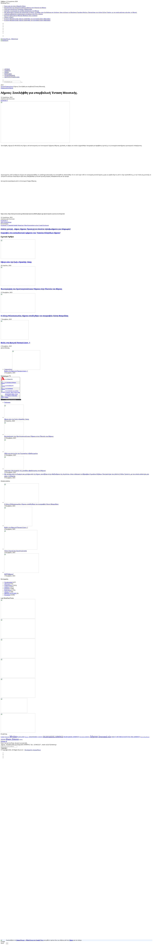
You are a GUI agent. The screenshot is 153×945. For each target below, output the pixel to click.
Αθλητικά (7, 584)
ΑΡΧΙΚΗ (7, 69)
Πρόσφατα (7, 402)
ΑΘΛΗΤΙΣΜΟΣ (33, 737)
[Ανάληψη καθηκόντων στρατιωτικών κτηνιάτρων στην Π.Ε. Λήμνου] (18, 697)
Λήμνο (71, 940)
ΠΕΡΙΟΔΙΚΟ (8, 74)
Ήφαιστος (27, 736)
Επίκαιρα (6, 588)
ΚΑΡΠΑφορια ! (8, 574)
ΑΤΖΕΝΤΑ (40, 737)
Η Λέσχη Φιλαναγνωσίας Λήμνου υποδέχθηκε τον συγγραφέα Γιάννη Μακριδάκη (27, 19)
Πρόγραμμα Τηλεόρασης (11, 399)
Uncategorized (8, 582)
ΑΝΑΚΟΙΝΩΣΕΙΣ (9, 75)
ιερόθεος (21, 739)
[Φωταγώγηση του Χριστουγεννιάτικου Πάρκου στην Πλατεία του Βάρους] (18, 285)
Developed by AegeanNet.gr (33, 750)
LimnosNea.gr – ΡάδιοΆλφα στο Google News (30, 940)
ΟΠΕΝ (113, 737)
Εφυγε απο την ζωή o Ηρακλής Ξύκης (15, 6)
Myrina (13, 736)
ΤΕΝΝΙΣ (3, 739)
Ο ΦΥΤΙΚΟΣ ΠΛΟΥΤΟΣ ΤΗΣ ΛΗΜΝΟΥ (127, 737)
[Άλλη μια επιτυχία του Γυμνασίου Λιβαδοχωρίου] (14, 451)
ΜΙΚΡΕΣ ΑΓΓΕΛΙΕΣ (10, 593)
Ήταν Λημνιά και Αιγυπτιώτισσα (15, 551)
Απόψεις (6, 587)
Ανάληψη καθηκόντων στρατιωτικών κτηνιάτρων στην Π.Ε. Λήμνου (23, 14)
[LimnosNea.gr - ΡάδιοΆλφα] (9, 39)
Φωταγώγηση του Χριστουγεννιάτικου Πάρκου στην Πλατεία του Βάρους (25, 7)
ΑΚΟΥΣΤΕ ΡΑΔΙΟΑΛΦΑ (11, 77)
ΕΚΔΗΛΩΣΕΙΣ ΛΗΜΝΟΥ (71, 737)
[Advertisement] (76, 54)
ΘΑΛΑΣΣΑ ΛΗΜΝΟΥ (84, 737)
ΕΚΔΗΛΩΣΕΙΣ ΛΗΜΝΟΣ (53, 737)
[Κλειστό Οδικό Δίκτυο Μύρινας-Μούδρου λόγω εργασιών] (14, 712)
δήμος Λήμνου (12, 739)
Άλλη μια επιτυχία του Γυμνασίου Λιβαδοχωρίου (18, 9)
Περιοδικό (7, 595)
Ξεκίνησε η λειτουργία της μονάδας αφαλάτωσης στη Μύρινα (21, 11)
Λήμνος (11, 88)
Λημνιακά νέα (104, 736)
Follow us (4, 741)
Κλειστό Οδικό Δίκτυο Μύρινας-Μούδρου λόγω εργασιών (20, 15)
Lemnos (3, 737)
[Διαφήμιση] (4, 40)
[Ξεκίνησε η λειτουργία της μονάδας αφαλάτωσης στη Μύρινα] (14, 469)
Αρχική (3, 86)
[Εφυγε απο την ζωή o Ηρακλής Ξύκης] (18, 258)
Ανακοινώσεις (9, 86)
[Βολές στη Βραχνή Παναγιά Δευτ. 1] (15, 339)
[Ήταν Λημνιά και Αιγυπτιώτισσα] (20, 549)
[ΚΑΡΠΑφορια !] (21, 572)
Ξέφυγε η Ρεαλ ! (9, 17)
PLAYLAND (20, 737)
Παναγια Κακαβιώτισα (144, 736)
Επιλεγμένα (7, 590)
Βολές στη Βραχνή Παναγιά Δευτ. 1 (15, 343)
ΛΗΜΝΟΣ (7, 70)
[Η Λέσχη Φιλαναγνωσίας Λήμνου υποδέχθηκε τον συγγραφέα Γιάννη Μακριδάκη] (18, 312)
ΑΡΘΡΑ (6, 72)
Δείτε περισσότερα (6, 222)
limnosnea (7, 737)
